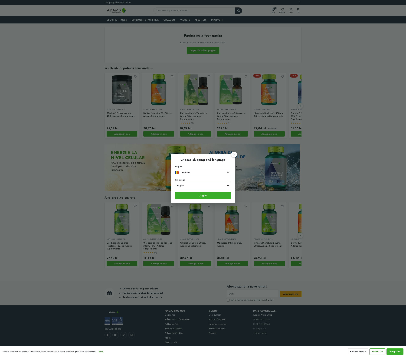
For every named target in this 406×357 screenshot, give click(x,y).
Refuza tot (377, 351)
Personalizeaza (358, 351)
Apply (203, 195)
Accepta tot (395, 351)
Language (180, 179)
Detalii (100, 351)
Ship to (178, 166)
